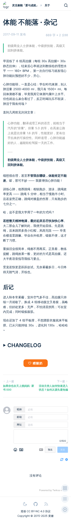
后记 (8, 287)
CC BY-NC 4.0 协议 (39, 511)
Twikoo (56, 490)
